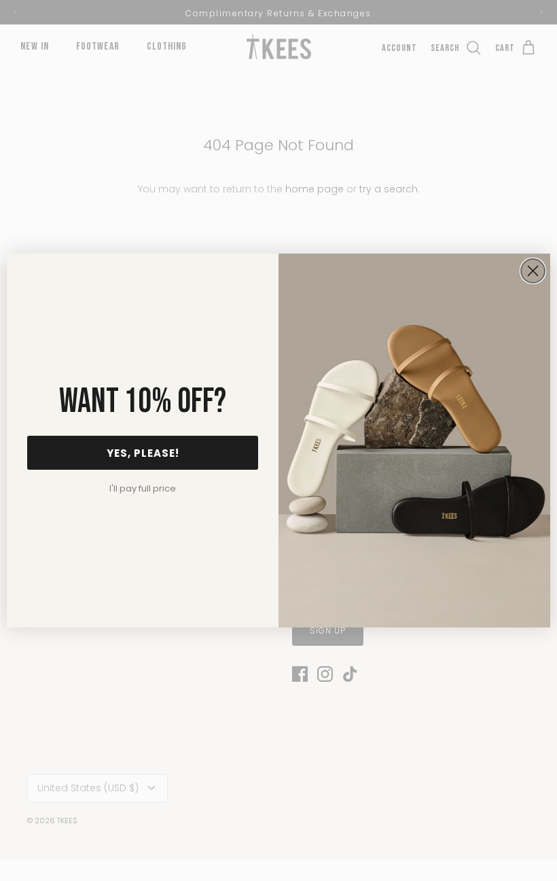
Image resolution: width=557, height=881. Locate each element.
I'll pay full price (142, 488)
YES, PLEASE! (143, 453)
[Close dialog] (533, 271)
